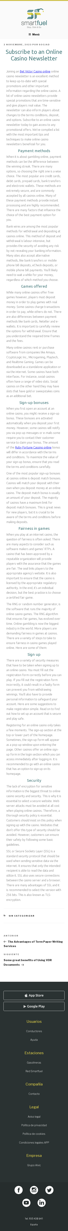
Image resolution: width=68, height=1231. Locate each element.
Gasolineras (34, 1062)
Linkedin (42, 1203)
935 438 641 (36, 1218)
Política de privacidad (34, 1125)
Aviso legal (34, 1116)
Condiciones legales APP (34, 1142)
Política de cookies (34, 1133)
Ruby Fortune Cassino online (33, 447)
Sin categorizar (22, 916)
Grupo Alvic (34, 1165)
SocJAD (44, 44)
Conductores (34, 1031)
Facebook (19, 1190)
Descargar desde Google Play (34, 1006)
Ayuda (34, 1039)
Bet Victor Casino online (35, 71)
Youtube (26, 1203)
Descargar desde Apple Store (34, 995)
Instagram (34, 1190)
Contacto (34, 1093)
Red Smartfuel (34, 1071)
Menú (36, 34)
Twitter (49, 1190)
